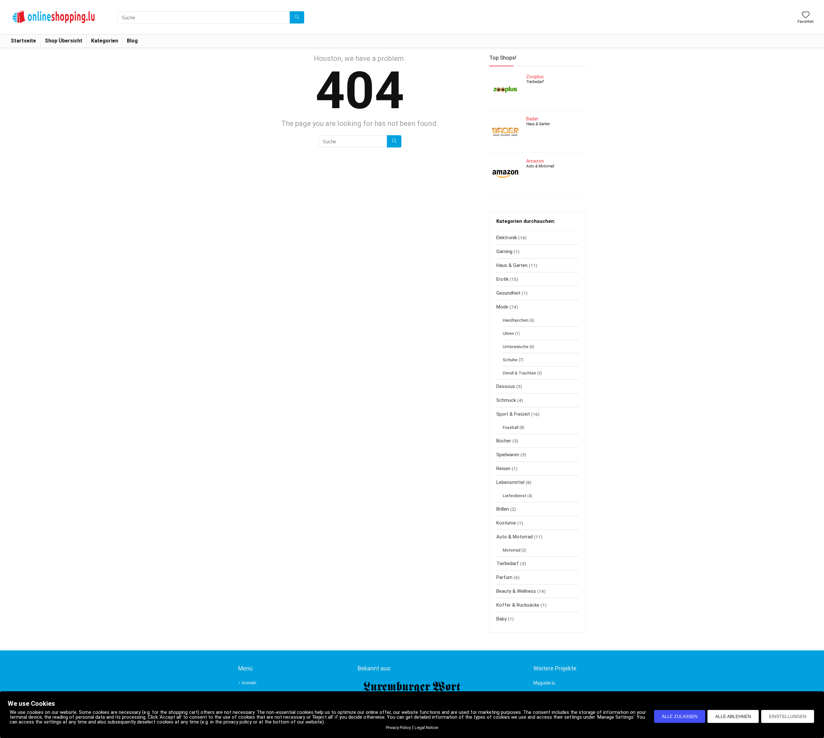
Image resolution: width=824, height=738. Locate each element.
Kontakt (249, 682)
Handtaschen (516, 320)
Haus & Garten (538, 124)
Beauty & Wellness (516, 591)
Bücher (503, 441)
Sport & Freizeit (513, 414)
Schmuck (506, 400)
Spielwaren (507, 455)
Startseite (23, 41)
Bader (532, 118)
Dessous (505, 386)
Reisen (503, 468)
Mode (502, 307)
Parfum (504, 577)
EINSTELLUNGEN (787, 716)
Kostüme (506, 523)
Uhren (508, 333)
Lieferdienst (514, 495)
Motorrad (511, 550)
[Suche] (297, 17)
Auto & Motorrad (540, 166)
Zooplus (535, 76)
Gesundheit (508, 293)
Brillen (502, 509)
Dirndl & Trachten (519, 372)
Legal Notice (426, 727)
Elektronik (506, 238)
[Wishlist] (806, 15)
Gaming (504, 251)
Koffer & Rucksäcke (517, 605)
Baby (501, 619)
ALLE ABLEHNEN (733, 716)
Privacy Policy (398, 727)
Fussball (511, 427)
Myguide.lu (544, 683)
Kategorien (104, 41)
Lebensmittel (510, 482)
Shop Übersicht (63, 41)
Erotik (502, 279)
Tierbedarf (535, 82)
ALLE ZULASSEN (680, 716)
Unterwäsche (516, 346)
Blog (132, 41)
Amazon (535, 161)
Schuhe (510, 359)
